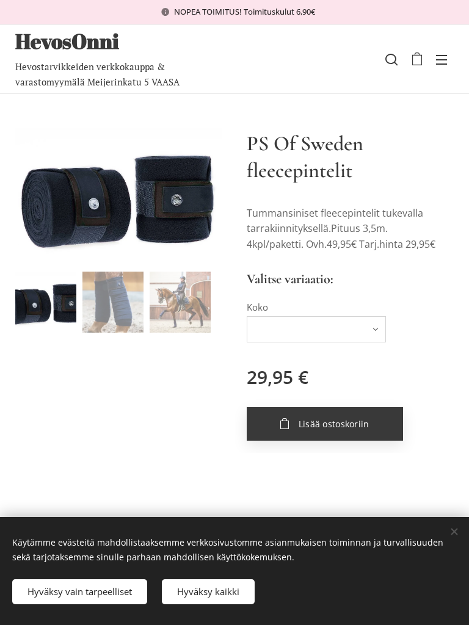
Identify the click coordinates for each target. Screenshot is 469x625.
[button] (391, 59)
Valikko (441, 59)
